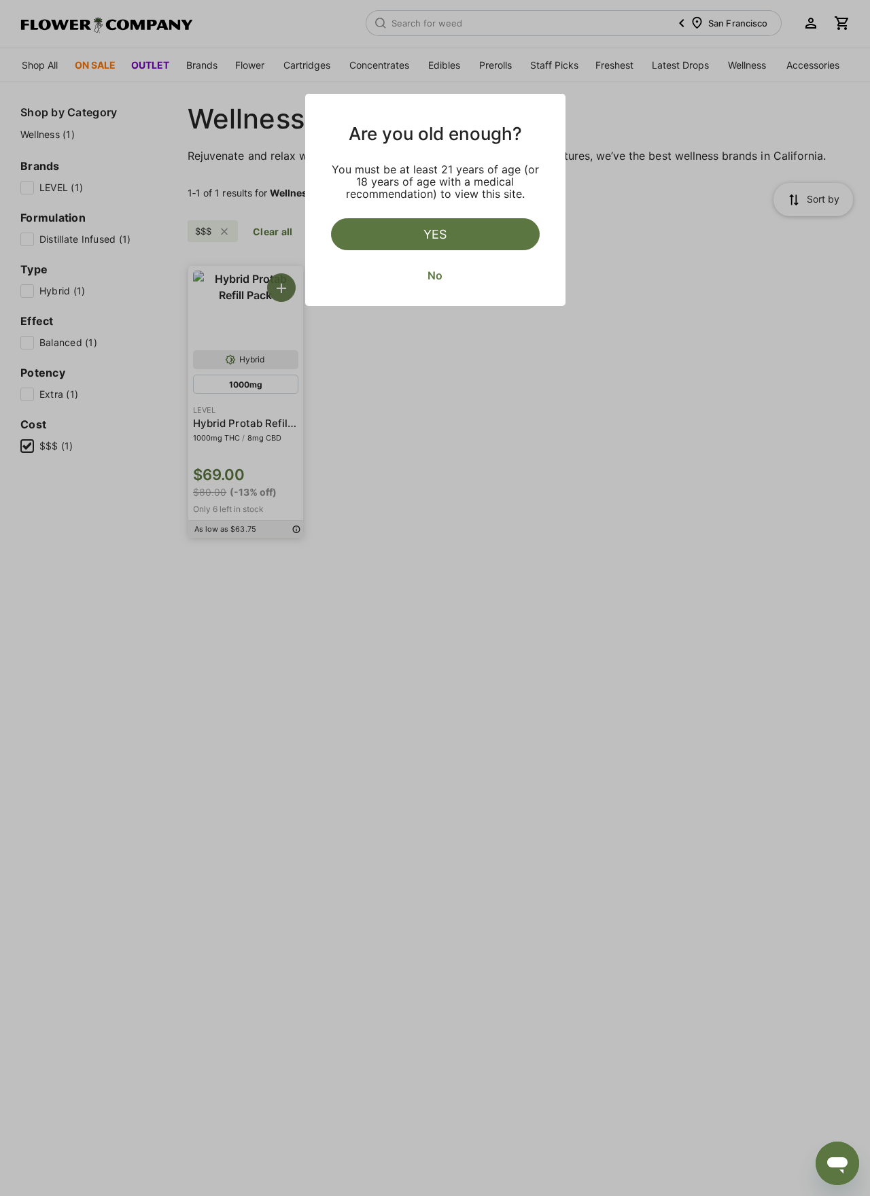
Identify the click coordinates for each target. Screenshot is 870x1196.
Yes (435, 234)
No (435, 275)
